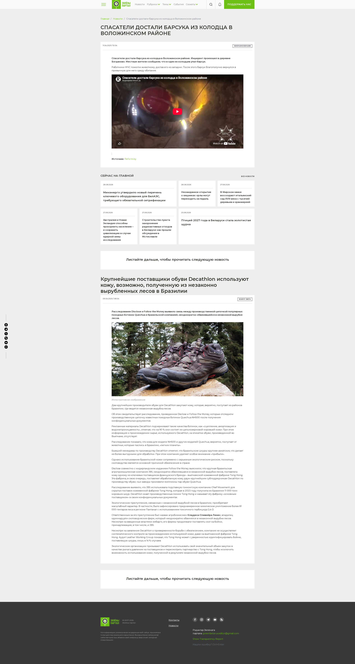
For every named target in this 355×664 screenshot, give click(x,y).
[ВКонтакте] (6, 342)
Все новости (247, 176)
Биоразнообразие (242, 46)
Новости (140, 4)
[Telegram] (6, 329)
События (179, 4)
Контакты (174, 620)
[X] (6, 333)
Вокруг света (245, 299)
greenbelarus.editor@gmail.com (221, 633)
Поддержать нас (239, 4)
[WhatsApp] (6, 347)
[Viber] (6, 338)
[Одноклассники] (6, 324)
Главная (105, 18)
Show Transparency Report (208, 639)
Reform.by (130, 159)
